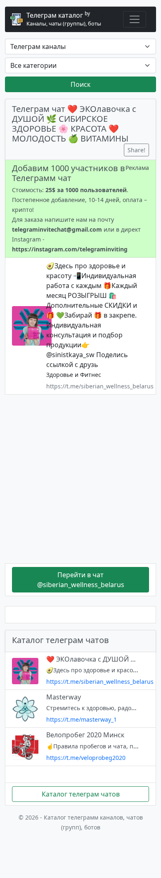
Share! (136, 150)
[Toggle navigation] (134, 19)
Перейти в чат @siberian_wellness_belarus (80, 579)
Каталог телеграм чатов (81, 794)
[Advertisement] (80, 479)
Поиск (80, 84)
